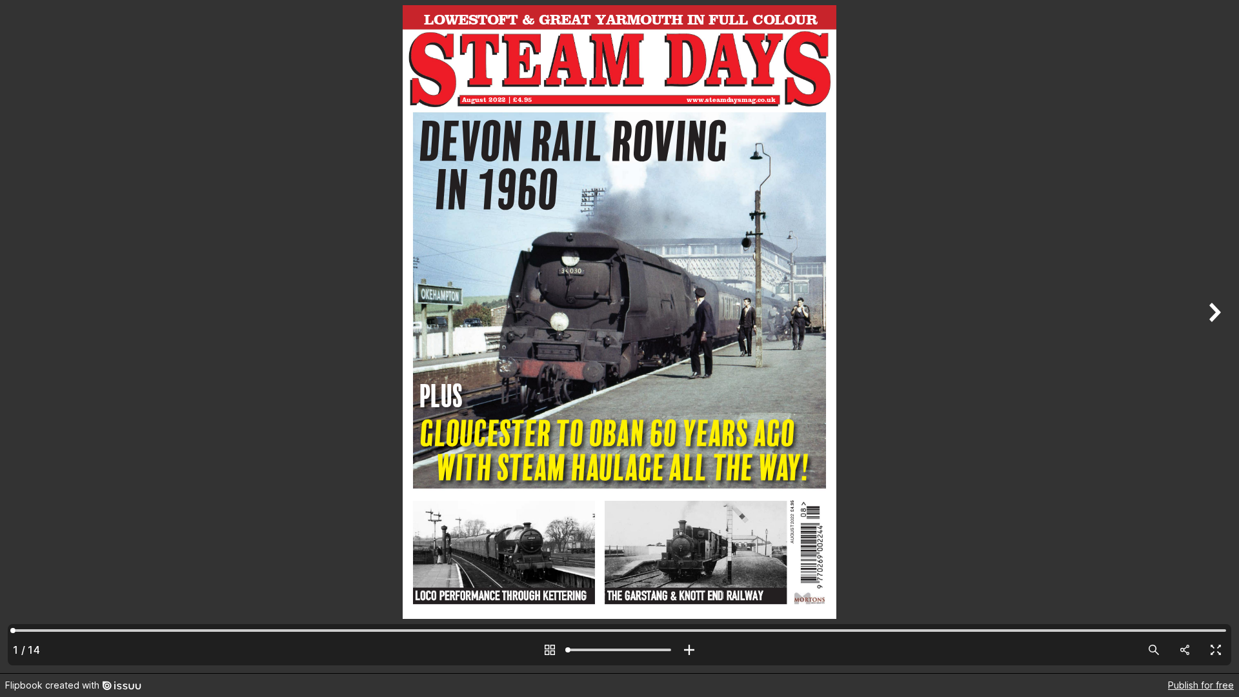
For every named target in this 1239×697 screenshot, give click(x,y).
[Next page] (1213, 336)
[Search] (1154, 650)
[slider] (619, 649)
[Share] (1185, 650)
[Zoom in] (689, 650)
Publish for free (1201, 685)
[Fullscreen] (1216, 650)
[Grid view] (550, 650)
